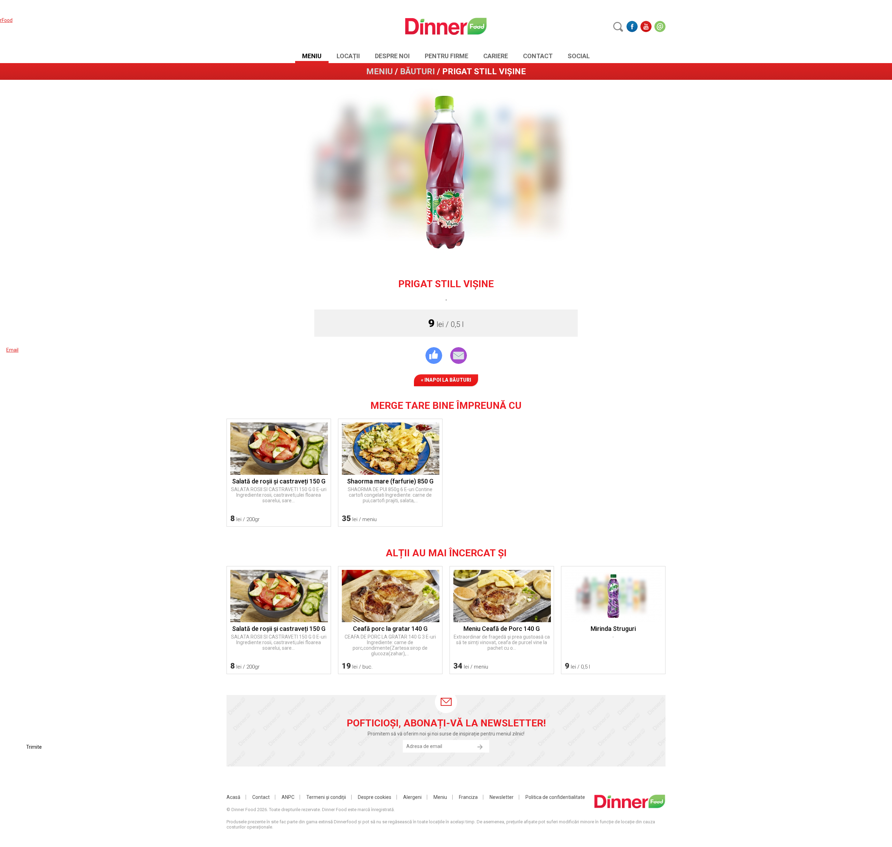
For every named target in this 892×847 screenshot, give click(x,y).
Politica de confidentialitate (555, 797)
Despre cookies (374, 797)
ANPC (288, 797)
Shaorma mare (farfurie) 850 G (390, 481)
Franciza (468, 797)
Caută (618, 26)
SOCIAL (579, 56)
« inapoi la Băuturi (446, 380)
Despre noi (392, 56)
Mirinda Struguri (613, 628)
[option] (446, 172)
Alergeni (412, 797)
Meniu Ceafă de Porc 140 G (501, 628)
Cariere (495, 56)
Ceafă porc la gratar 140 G (390, 628)
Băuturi (417, 71)
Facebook (632, 26)
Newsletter (502, 797)
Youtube (646, 26)
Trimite (480, 747)
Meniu (312, 56)
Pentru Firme (446, 56)
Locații (348, 56)
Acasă (233, 797)
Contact (538, 56)
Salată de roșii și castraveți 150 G (278, 481)
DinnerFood (446, 26)
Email (660, 26)
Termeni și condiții (326, 797)
